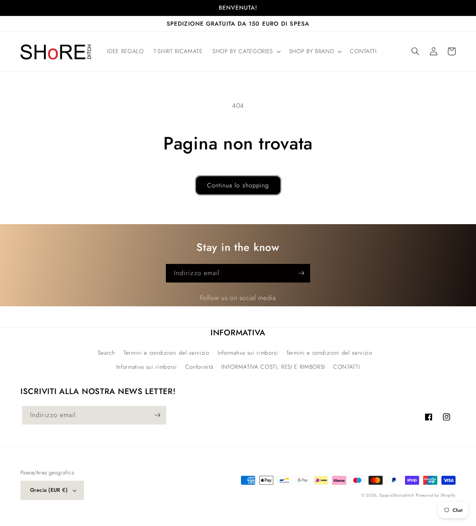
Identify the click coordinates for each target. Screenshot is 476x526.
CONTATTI (346, 367)
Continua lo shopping (238, 185)
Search (106, 353)
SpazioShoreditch (396, 495)
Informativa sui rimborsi (248, 353)
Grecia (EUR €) (49, 490)
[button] (246, 51)
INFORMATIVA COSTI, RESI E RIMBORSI (273, 367)
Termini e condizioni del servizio (166, 353)
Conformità (199, 367)
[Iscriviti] (301, 273)
